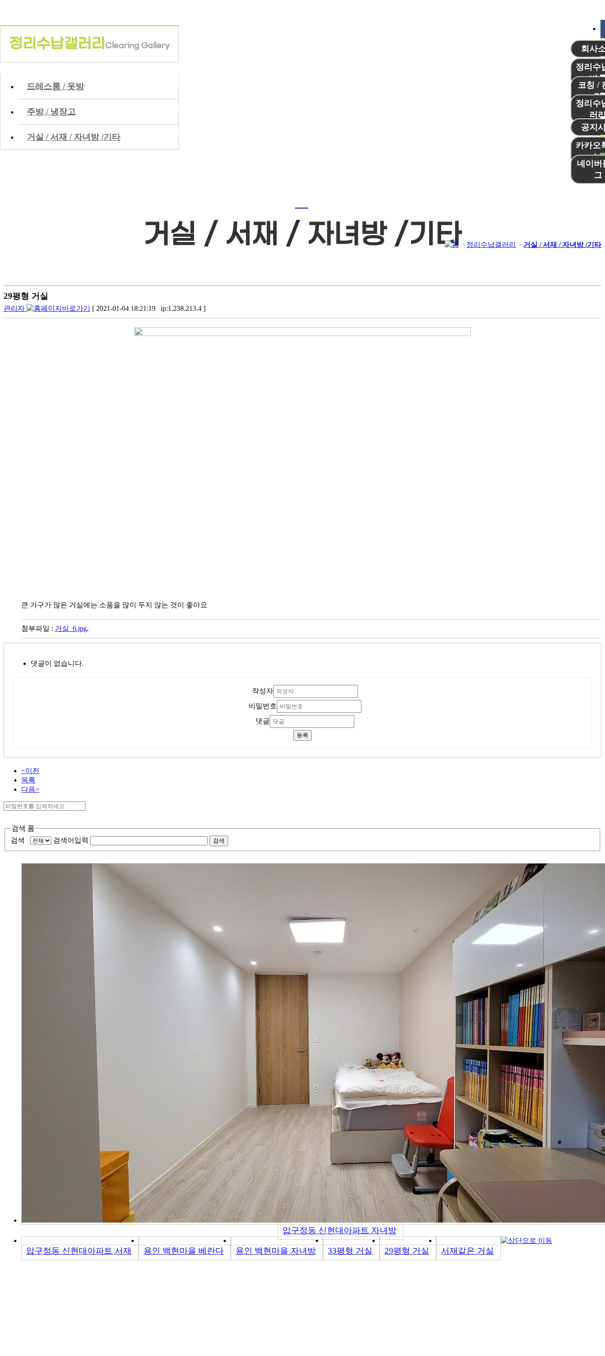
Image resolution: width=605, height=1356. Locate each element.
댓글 (263, 721)
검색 (19, 840)
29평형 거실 (406, 1250)
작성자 (262, 691)
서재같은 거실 (467, 1250)
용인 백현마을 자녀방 (276, 1250)
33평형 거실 (350, 1250)
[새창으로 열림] (58, 308)
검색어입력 (71, 840)
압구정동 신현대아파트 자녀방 (339, 1230)
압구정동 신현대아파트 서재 (79, 1250)
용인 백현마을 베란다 (183, 1250)
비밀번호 (262, 706)
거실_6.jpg (71, 628)
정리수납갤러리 (491, 244)
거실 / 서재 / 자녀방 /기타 (562, 244)
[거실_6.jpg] (311, 333)
